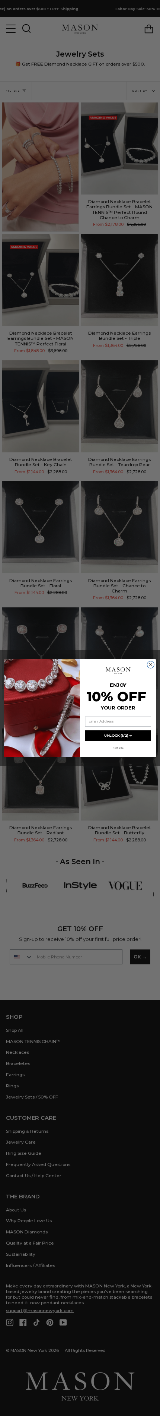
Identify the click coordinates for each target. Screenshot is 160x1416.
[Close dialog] (150, 664)
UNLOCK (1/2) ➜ (118, 735)
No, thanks (118, 747)
